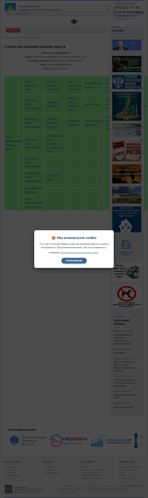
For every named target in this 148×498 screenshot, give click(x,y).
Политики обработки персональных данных (79, 252)
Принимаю (74, 260)
